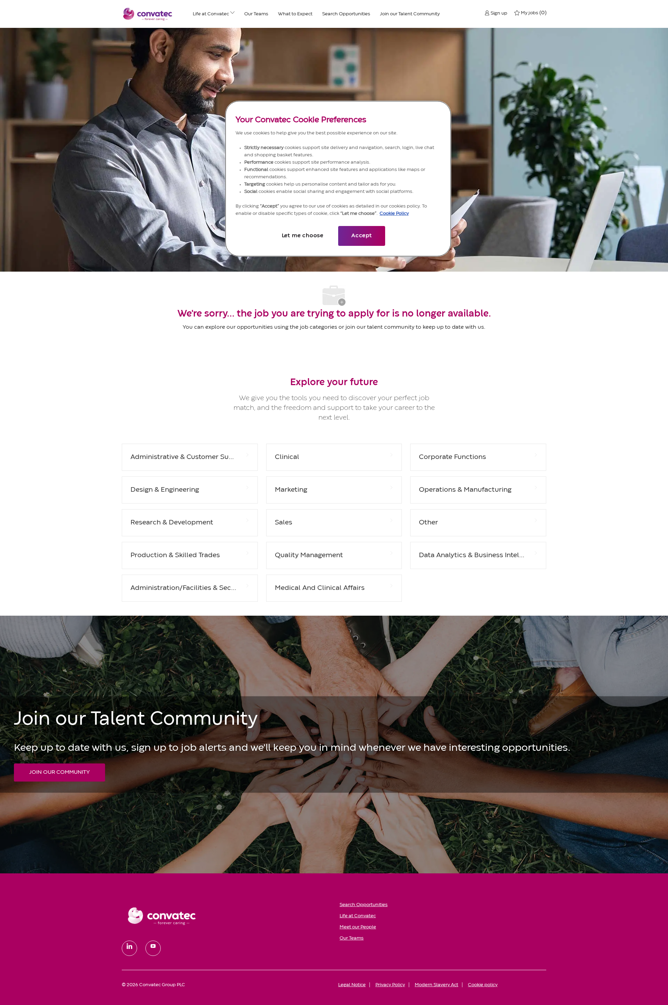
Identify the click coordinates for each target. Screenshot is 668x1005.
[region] (338, 179)
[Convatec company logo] (148, 13)
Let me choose (303, 235)
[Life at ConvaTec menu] (232, 14)
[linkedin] (129, 948)
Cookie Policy (394, 213)
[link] (226, 915)
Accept (361, 235)
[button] (496, 13)
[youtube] (153, 948)
